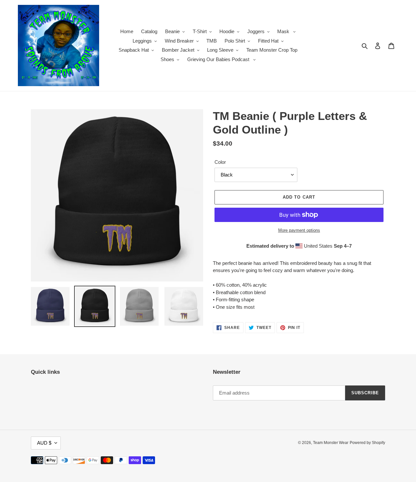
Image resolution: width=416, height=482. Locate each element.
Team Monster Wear (330, 442)
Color (220, 162)
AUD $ (44, 443)
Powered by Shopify (367, 442)
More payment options (299, 230)
